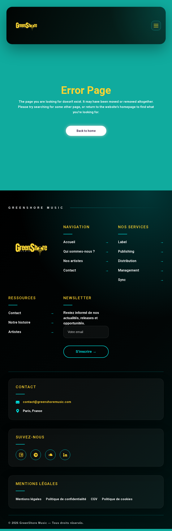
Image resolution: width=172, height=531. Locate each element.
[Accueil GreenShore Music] (26, 25)
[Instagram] (21, 455)
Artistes (31, 332)
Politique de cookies (117, 499)
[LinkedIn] (65, 455)
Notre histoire (31, 322)
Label (141, 242)
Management (141, 270)
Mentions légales (28, 499)
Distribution (141, 261)
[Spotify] (35, 455)
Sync (141, 280)
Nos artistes (86, 261)
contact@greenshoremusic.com (47, 402)
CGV (94, 499)
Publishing (141, 251)
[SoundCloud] (50, 455)
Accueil (86, 242)
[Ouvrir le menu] (156, 25)
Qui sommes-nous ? (86, 251)
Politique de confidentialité (66, 499)
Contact (86, 270)
